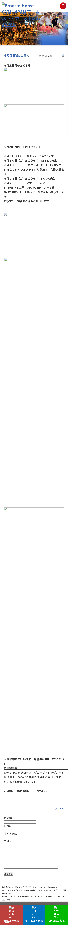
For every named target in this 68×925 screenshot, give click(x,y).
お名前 (8, 818)
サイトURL (10, 833)
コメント (9, 841)
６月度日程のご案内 (16, 55)
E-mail (8, 826)
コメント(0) (58, 808)
